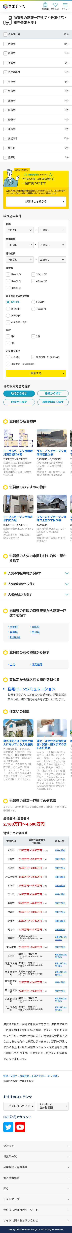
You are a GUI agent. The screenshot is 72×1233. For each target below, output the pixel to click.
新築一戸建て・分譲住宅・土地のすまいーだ (26, 1076)
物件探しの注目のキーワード (20, 1210)
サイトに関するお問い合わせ (20, 1220)
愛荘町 (11, 148)
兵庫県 (14, 632)
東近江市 (13, 138)
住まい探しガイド (19, 1106)
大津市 (11, 43)
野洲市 (11, 119)
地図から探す (19, 402)
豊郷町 (11, 157)
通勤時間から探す (53, 402)
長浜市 (11, 62)
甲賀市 (11, 110)
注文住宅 (37, 664)
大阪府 (36, 627)
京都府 (14, 627)
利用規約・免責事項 (15, 1167)
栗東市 (11, 100)
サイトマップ (11, 1199)
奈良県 (36, 632)
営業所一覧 (10, 1156)
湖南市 (11, 129)
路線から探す (53, 393)
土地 (12, 664)
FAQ (5, 1188)
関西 (55, 1076)
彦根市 (11, 53)
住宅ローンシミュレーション (31, 689)
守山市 (11, 91)
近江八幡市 (14, 72)
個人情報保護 (11, 1178)
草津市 (11, 81)
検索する (36, 373)
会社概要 (8, 1146)
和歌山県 (15, 637)
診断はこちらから (36, 201)
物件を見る (60, 850)
